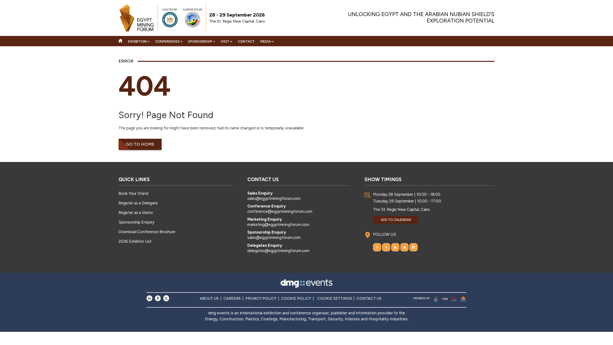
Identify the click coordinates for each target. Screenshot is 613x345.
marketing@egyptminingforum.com (278, 224)
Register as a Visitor (136, 212)
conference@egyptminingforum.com (279, 211)
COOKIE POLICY (296, 298)
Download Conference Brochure (147, 231)
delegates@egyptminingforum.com (278, 250)
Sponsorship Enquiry (136, 222)
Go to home (140, 144)
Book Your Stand (133, 193)
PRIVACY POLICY (260, 298)
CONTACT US (369, 298)
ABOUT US (209, 298)
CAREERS (232, 298)
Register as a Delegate (138, 203)
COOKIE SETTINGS (334, 298)
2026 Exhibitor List (135, 241)
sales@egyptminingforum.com (274, 198)
